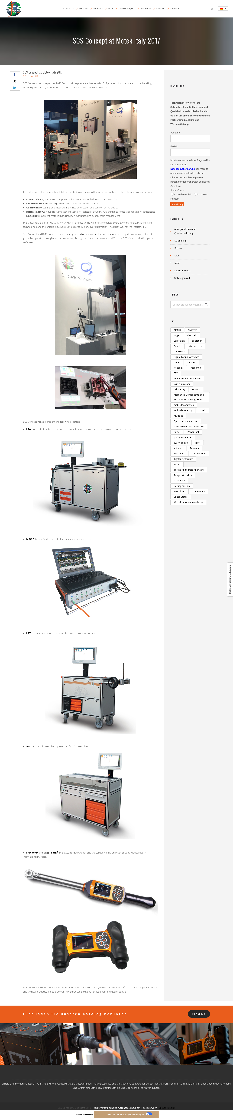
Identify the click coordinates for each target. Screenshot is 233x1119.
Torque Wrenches (183, 475)
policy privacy (150, 1107)
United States (181, 496)
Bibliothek (146, 8)
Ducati (177, 362)
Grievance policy (167, 1107)
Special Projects (127, 8)
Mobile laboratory (183, 410)
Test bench (179, 453)
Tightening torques (183, 458)
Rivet (197, 442)
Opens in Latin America (185, 421)
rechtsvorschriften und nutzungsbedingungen (117, 1107)
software (178, 448)
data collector (195, 346)
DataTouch (179, 351)
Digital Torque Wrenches (186, 356)
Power (177, 431)
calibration (197, 340)
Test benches (199, 453)
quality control (181, 442)
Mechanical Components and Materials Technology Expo (189, 397)
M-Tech (196, 389)
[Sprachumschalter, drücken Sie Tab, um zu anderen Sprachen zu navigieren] (223, 8)
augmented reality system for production (91, 234)
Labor (177, 255)
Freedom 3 (195, 367)
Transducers (198, 491)
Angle (176, 335)
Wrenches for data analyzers (188, 502)
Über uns (84, 8)
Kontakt (161, 8)
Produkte (99, 8)
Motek (202, 410)
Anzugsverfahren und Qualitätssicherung (185, 231)
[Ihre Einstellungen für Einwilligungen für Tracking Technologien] (230, 579)
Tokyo (177, 464)
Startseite (69, 8)
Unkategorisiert (182, 277)
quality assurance (182, 437)
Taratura (194, 448)
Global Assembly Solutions (187, 378)
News (111, 8)
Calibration (179, 340)
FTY (176, 373)
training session (182, 485)
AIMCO (177, 329)
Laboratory (179, 389)
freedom (178, 367)
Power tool (193, 431)
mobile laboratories (184, 404)
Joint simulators (182, 383)
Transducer (179, 491)
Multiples (178, 415)
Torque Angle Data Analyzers (189, 469)
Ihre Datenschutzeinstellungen (125, 1114)
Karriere (175, 8)
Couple (177, 346)
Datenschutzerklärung (182, 168)
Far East (191, 362)
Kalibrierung (180, 240)
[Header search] (212, 8)
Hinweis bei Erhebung (84, 1115)
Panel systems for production (189, 426)
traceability (179, 480)
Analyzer (192, 329)
